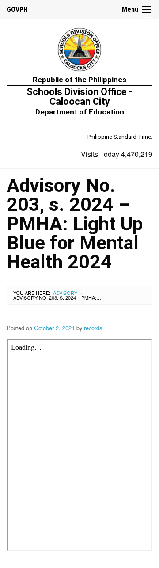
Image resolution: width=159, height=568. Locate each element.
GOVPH (17, 9)
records (93, 328)
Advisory (65, 292)
